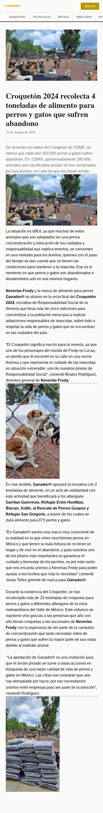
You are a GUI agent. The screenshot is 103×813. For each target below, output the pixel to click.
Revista (63, 17)
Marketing (17, 17)
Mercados (84, 17)
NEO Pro (90, 6)
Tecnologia (42, 17)
